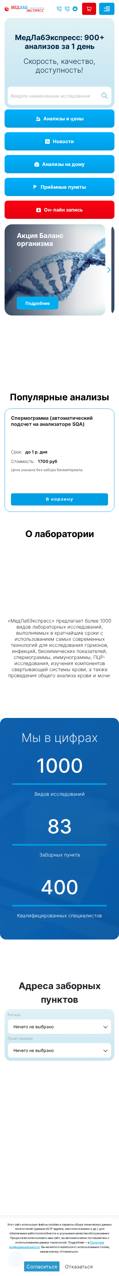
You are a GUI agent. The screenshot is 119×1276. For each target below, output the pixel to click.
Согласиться (42, 1267)
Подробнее (37, 303)
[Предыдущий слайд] (10, 270)
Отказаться (79, 1267)
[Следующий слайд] (109, 270)
